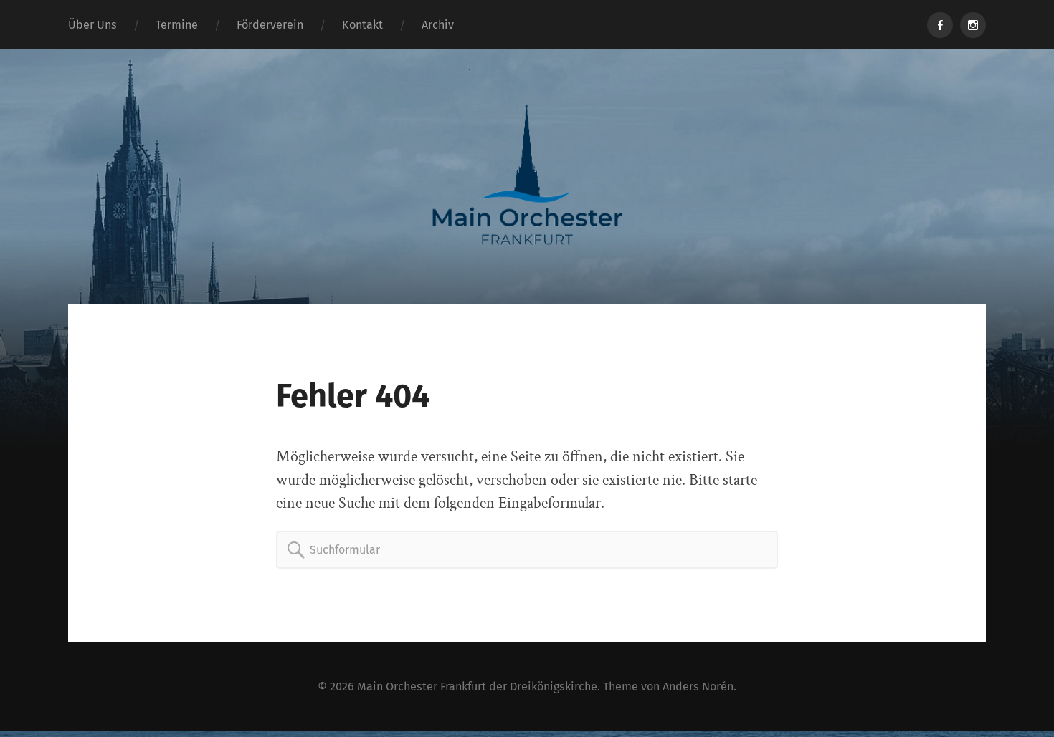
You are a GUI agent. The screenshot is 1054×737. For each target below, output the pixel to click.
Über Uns (92, 25)
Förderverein (270, 25)
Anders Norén (698, 686)
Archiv (438, 25)
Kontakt (362, 25)
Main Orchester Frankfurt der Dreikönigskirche (477, 686)
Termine (177, 25)
